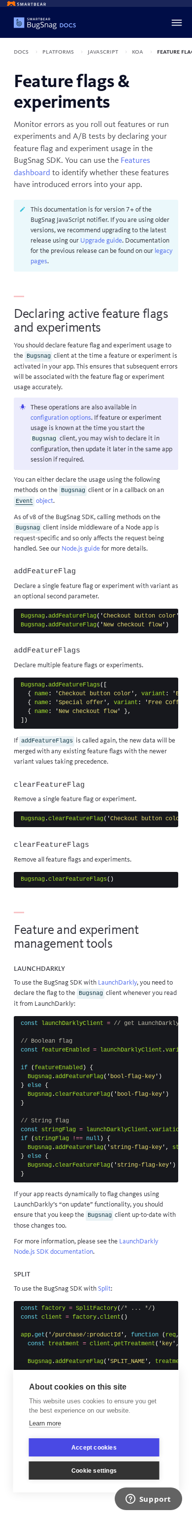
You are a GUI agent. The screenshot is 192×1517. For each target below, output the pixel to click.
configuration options (61, 417)
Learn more (45, 1423)
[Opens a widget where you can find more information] (148, 1499)
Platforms (58, 51)
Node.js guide (81, 548)
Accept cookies (94, 1447)
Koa (138, 51)
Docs (22, 51)
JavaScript (104, 51)
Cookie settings (94, 1470)
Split (104, 1288)
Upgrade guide (101, 240)
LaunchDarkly (117, 982)
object (34, 500)
